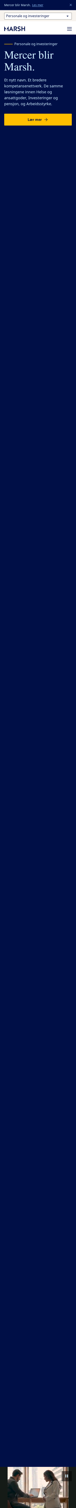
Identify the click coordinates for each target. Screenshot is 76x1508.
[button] (71, 5)
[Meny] (69, 29)
